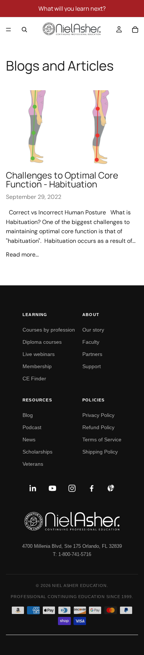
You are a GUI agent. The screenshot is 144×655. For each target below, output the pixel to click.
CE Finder (34, 378)
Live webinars (39, 354)
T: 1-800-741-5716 (72, 554)
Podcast (32, 427)
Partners (92, 354)
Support (91, 366)
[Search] (24, 29)
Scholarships (37, 452)
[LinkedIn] (33, 488)
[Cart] (135, 29)
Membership (37, 366)
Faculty (90, 342)
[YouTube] (52, 488)
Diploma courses (42, 342)
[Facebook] (91, 488)
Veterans (33, 464)
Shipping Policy (100, 452)
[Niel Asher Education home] (72, 521)
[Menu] (8, 29)
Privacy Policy (98, 415)
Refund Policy (98, 427)
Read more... (22, 254)
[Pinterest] (111, 488)
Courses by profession (49, 330)
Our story (93, 330)
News (29, 439)
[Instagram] (72, 488)
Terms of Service (101, 439)
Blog (28, 415)
